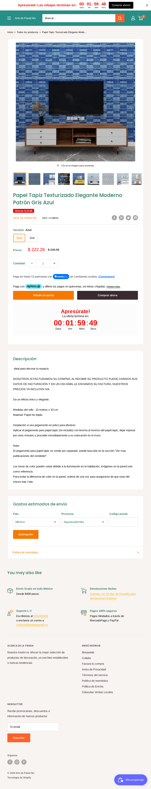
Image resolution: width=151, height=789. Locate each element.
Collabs (86, 658)
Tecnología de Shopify (19, 777)
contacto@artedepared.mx (32, 624)
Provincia (67, 513)
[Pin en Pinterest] (121, 217)
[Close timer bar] (147, 5)
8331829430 (40, 616)
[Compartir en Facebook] (114, 217)
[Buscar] (119, 18)
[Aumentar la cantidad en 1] (54, 263)
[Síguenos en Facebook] (10, 762)
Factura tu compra (93, 663)
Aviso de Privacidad (94, 669)
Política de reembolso (25, 552)
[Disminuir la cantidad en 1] (32, 263)
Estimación (26, 534)
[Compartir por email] (135, 217)
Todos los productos (27, 32)
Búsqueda (88, 652)
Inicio (10, 32)
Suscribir (19, 737)
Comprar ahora (107, 295)
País (16, 513)
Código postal (118, 513)
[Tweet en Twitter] (128, 217)
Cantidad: (19, 263)
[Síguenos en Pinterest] (24, 762)
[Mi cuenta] (133, 18)
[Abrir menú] (9, 18)
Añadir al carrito (43, 295)
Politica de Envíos (92, 686)
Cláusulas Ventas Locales (97, 692)
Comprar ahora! (121, 5)
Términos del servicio (95, 675)
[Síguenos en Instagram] (17, 762)
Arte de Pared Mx (25, 218)
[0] (140, 18)
